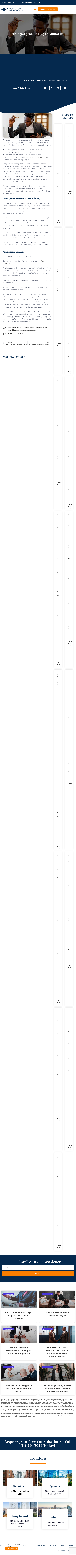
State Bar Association (27, 330)
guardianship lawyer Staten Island (56, 1409)
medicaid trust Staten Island (60, 1399)
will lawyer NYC (16, 1410)
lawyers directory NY (31, 1406)
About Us (26, 1546)
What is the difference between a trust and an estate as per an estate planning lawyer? (69, 298)
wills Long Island (35, 1412)
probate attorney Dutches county (33, 1400)
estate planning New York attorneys (64, 1413)
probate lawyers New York (49, 1403)
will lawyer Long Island (62, 1408)
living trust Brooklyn (40, 1398)
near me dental (65, 1409)
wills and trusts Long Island (58, 1410)
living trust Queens (69, 1398)
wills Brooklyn (29, 1412)
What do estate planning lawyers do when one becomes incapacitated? (69, 907)
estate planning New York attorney (50, 1413)
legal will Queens (25, 1398)
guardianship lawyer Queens (44, 1409)
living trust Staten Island (5, 1399)
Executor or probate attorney (35, 157)
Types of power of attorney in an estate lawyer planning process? (58, 1061)
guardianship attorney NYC (6, 1416)
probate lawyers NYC (58, 1403)
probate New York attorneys (27, 1405)
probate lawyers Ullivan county (16, 1405)
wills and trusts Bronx (39, 1410)
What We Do (40, 1546)
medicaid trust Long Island (24, 1399)
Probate (21, 334)
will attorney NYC (29, 1408)
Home (25, 80)
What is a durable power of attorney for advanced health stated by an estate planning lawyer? (58, 925)
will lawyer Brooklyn (54, 1408)
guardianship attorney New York (67, 1415)
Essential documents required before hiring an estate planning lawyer (58, 285)
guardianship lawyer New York (22, 1409)
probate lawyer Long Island (20, 1403)
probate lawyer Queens (39, 1403)
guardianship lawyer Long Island (10, 1409)
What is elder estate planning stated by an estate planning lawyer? (69, 725)
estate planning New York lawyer (17, 1415)
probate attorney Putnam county (7, 1402)
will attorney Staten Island (45, 1408)
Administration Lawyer (13, 327)
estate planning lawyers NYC (55, 1412)
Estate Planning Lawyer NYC (33, 1409)
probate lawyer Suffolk (5, 1405)
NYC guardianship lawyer (21, 1400)
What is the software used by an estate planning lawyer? (58, 1198)
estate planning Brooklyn (39, 1413)
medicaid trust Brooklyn (14, 1399)
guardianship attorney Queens (17, 1416)
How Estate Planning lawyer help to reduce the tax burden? (58, 171)
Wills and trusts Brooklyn (48, 1410)
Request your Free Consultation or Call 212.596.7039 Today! (38, 1443)
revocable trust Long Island (22, 1406)
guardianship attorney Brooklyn (42, 1415)
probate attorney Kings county (45, 1400)
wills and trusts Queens (11, 1412)
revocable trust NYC (49, 1406)
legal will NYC (18, 1398)
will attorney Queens (36, 1408)
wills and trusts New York (67, 1410)
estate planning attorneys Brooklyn (15, 1413)
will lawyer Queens (22, 1410)
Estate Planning (11, 334)
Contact (72, 1546)
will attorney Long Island (12, 1408)
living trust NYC (63, 1398)
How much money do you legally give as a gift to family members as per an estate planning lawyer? (58, 586)
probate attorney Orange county (68, 1400)
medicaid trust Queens (50, 1399)
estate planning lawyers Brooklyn (28, 1413)
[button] (35, 9)
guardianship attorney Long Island (55, 1415)
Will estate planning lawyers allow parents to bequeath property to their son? (69, 439)
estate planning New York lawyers (30, 1415)
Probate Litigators (12, 330)
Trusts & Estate (15, 9)
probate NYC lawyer (47, 1405)
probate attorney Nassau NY (56, 1400)
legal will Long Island (5, 1398)
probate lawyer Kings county (9, 1403)
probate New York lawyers (67, 1412)
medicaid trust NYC (42, 1399)
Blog (62, 1546)
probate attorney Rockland (28, 1402)
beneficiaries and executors (38, 211)
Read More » (59, 223)
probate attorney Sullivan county (49, 1402)
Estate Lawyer (28, 327)
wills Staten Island (47, 1412)
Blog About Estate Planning (36, 80)
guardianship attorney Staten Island (29, 1416)
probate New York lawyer (38, 1405)
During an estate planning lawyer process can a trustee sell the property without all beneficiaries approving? (58, 755)
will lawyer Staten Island (30, 1410)
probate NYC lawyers (55, 1405)
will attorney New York (21, 1408)
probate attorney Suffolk (38, 1402)
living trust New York (56, 1398)
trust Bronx (70, 1406)
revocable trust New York (40, 1406)
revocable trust (65, 1406)
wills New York (40, 1412)
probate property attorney (64, 1405)
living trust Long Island (48, 1398)
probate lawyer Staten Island (68, 1403)
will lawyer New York (8, 1410)
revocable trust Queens (57, 1406)
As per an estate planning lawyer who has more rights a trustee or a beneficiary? (69, 575)
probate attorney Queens (18, 1402)
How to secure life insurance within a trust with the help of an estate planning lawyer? (69, 1076)
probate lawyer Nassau (29, 1403)
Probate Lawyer (41, 327)
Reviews (53, 1546)
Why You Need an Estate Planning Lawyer (69, 157)
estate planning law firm (15, 10)
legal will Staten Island (32, 1398)
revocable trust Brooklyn (12, 1406)
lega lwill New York (12, 1398)
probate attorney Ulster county (61, 1402)
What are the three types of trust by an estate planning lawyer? (58, 428)
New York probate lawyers (11, 1400)
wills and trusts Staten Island (21, 1412)
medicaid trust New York (33, 1399)
